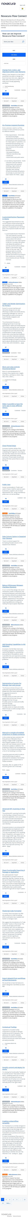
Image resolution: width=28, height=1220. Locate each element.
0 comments (14, 352)
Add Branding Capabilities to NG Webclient (13, 645)
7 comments (17, 410)
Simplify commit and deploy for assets (13, 1068)
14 (24, 1199)
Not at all (7, 101)
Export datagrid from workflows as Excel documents (13, 979)
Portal (19, 352)
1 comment (4, 184)
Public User (6, 485)
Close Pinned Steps (9, 446)
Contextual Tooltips (9, 1027)
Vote (5, 94)
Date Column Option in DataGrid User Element (14, 537)
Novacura (9, 1216)
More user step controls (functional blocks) (11, 368)
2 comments (5, 554)
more (22, 174)
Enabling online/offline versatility (10, 1122)
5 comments (14, 470)
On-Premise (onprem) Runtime (13, 125)
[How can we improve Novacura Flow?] (8, 4)
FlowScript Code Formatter (11, 911)
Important (15, 101)
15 (3, 1203)
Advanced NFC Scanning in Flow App (13, 810)
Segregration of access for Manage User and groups (11, 684)
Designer (23, 90)
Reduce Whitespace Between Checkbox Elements (12, 586)
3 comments (21, 892)
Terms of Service (17, 1216)
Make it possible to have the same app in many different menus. (12, 406)
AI (25, 892)
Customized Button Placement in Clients (13, 218)
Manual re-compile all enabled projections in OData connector (13, 733)
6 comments (17, 90)
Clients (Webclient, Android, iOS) (16, 184)
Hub (25, 497)
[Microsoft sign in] (22, 8)
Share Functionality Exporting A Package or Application (13, 871)
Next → (8, 1203)
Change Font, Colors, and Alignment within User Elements (13, 71)
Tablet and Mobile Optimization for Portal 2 (13, 305)
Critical (23, 101)
